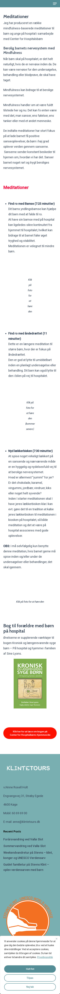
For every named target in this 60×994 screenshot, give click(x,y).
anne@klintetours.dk (27, 821)
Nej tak (30, 987)
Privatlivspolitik (45, 957)
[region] (30, 965)
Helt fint (30, 969)
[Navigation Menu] (55, 3)
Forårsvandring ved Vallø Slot (23, 839)
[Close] (56, 939)
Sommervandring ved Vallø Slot (24, 846)
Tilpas (30, 978)
